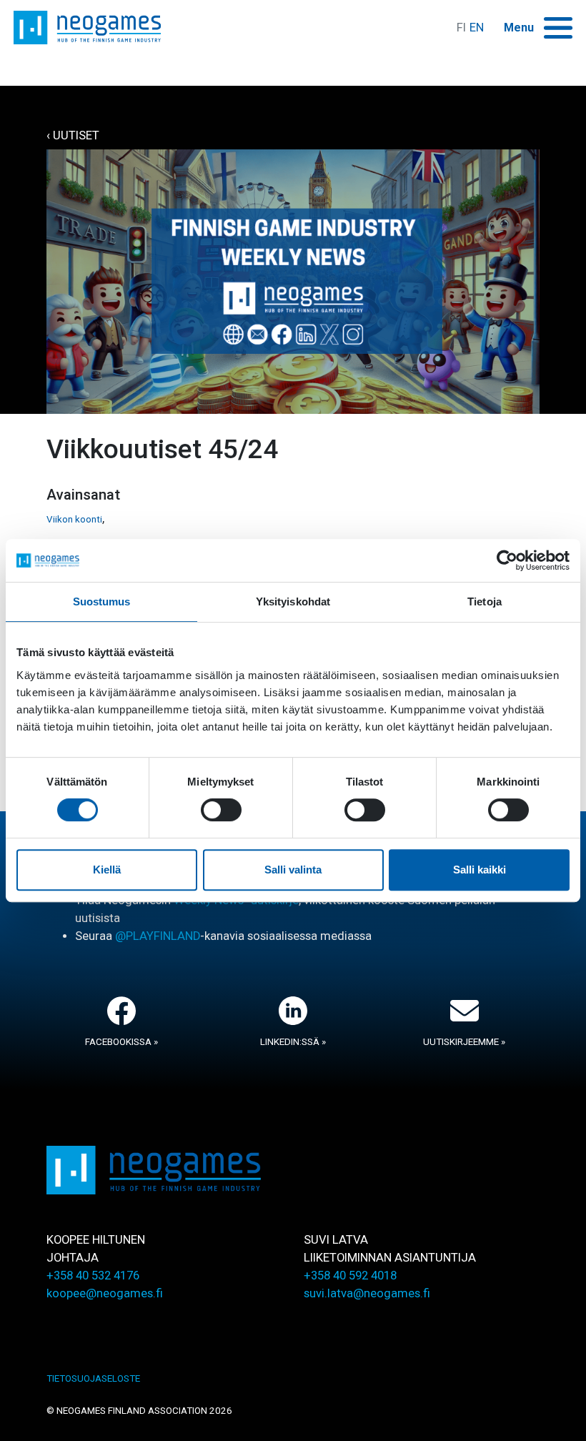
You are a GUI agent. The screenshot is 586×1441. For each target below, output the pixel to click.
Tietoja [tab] (484, 601)
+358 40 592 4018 (350, 1275)
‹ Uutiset (72, 135)
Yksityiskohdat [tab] (293, 601)
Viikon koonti (74, 519)
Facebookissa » (121, 1041)
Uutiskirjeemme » (464, 1041)
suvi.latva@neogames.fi (367, 1293)
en (477, 27)
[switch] (221, 809)
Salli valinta (293, 869)
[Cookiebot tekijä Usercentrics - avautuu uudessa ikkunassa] (507, 560)
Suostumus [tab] (102, 601)
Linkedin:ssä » (293, 1041)
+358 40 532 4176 (92, 1275)
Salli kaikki (479, 869)
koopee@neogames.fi (104, 1293)
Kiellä (107, 869)
